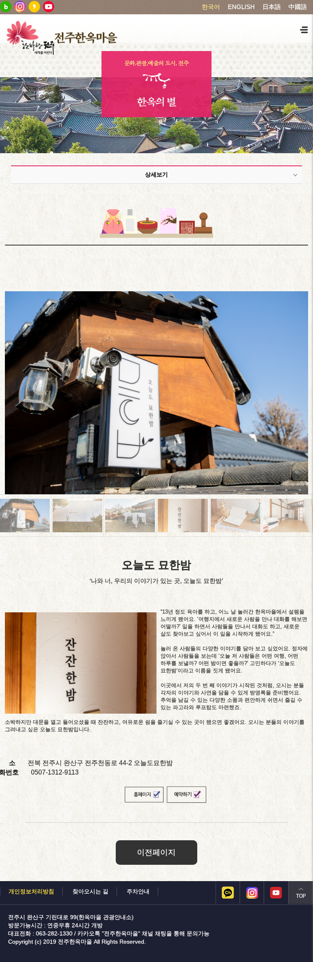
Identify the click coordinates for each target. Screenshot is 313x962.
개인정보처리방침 (31, 891)
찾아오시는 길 (90, 891)
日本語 (271, 7)
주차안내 (138, 891)
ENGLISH (241, 7)
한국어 (211, 7)
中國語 (298, 7)
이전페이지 (156, 852)
